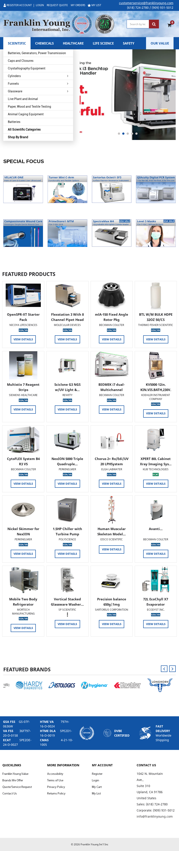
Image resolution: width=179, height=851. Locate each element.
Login (95, 780)
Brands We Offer (12, 780)
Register (97, 774)
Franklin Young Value (15, 774)
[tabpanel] (128, 94)
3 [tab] (128, 134)
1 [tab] (119, 134)
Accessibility (55, 774)
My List (96, 793)
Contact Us (9, 793)
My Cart (97, 787)
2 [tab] (123, 134)
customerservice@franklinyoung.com (146, 3)
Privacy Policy (56, 787)
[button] (23, 189)
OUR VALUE (160, 43)
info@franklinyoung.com (155, 816)
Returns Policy (56, 793)
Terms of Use (55, 780)
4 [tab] (132, 134)
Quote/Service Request (17, 787)
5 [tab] (136, 134)
